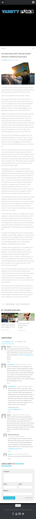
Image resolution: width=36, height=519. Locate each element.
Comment (6, 471)
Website (5, 490)
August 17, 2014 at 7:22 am (23, 364)
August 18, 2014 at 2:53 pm (25, 386)
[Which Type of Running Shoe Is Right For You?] (9, 317)
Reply (8, 361)
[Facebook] (13, 514)
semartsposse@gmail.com (26, 355)
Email (21, 484)
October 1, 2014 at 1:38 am (16, 436)
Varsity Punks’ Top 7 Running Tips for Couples (24, 325)
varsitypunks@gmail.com (14, 409)
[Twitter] (23, 514)
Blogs (3, 48)
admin (5, 60)
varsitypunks (11, 386)
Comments (8, 341)
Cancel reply (29, 497)
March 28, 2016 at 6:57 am (21, 454)
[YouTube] (16, 514)
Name (5, 484)
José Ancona (10, 364)
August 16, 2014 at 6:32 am (20, 346)
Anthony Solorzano (10, 304)
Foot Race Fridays (25, 304)
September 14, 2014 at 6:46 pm (21, 415)
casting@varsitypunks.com (15, 448)
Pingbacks (21, 341)
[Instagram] (19, 514)
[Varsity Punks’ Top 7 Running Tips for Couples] (26, 317)
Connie (10, 454)
